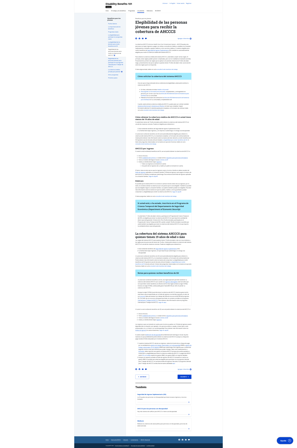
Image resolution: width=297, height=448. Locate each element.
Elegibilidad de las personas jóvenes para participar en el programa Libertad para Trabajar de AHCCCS (115, 62)
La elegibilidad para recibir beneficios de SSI (174, 140)
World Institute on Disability (121, 445)
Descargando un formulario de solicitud (152, 91)
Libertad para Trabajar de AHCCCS (148, 300)
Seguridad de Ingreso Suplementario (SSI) (151, 394)
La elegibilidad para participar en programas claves (115, 37)
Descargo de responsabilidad (138, 445)
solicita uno (163, 160)
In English (172, 3)
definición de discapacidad (153, 335)
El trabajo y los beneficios (118, 11)
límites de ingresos (140, 330)
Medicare (140, 421)
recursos (142, 296)
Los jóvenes (140, 11)
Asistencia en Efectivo (158, 106)
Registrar (188, 3)
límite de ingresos (140, 172)
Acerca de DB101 (116, 440)
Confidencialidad (150, 445)
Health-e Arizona (162, 89)
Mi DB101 (158, 11)
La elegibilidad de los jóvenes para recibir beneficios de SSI (114, 44)
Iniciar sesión (180, 3)
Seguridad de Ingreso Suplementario (158, 50)
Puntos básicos (112, 24)
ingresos (159, 162)
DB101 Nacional (145, 440)
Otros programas (113, 75)
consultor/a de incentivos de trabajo (167, 69)
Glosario (125, 440)
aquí (173, 363)
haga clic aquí (152, 176)
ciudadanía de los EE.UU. (149, 158)
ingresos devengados (171, 282)
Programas (131, 11)
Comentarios (134, 440)
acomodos (141, 351)
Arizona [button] (165, 3)
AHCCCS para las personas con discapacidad (152, 409)
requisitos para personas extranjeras (177, 158)
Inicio (107, 11)
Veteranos (150, 11)
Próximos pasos (112, 78)
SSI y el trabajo (146, 355)
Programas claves (113, 32)
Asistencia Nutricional (144, 106)
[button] (285, 440)
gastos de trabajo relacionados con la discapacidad (165, 345)
